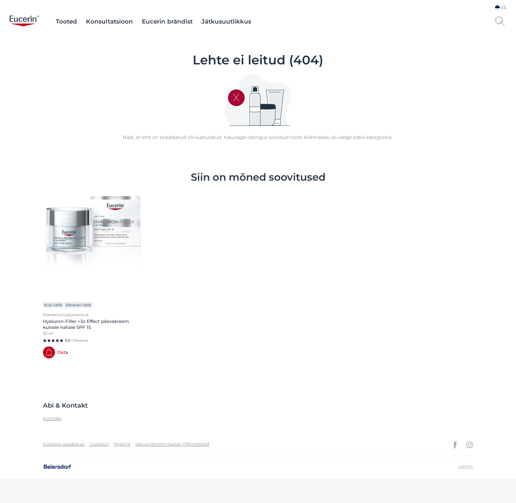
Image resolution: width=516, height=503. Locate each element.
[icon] (455, 444)
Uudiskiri (99, 444)
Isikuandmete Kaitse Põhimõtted (172, 444)
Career (465, 467)
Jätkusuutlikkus (226, 21)
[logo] (24, 21)
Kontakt (52, 418)
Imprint (122, 444)
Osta (62, 352)
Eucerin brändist (167, 21)
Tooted (66, 21)
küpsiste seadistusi (64, 444)
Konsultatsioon (109, 21)
